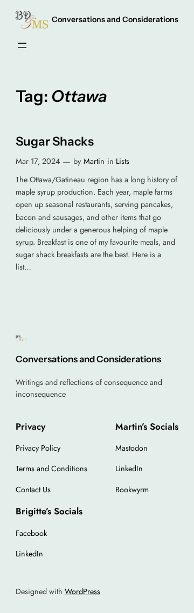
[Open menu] (22, 45)
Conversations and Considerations (115, 19)
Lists (122, 161)
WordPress (82, 591)
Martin (94, 161)
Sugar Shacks (55, 141)
